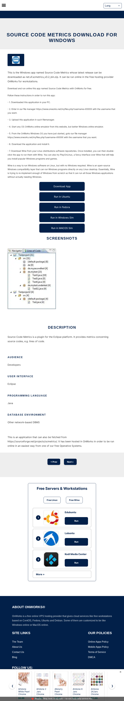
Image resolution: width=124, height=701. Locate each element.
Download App (62, 186)
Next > (70, 462)
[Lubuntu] (52, 538)
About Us (17, 647)
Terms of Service (97, 652)
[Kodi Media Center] (52, 559)
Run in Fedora (62, 207)
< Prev (54, 462)
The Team (17, 641)
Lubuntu (70, 533)
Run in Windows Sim (62, 217)
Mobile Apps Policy (98, 647)
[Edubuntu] (52, 517)
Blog (14, 657)
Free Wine (74, 500)
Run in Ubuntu (62, 196)
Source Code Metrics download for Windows (62, 37)
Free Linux (52, 500)
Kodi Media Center (76, 554)
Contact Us (18, 652)
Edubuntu (70, 512)
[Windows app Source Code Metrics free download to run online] (16, 60)
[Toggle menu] (4, 5)
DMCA (91, 657)
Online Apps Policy (98, 641)
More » (40, 574)
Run (76, 521)
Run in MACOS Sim (62, 228)
